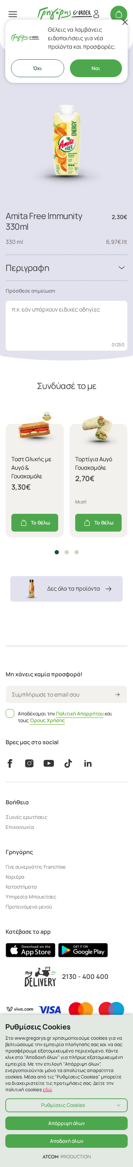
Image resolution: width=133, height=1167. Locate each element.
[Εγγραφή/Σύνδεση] (96, 14)
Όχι (37, 68)
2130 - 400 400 (85, 976)
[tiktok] (68, 763)
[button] (57, 552)
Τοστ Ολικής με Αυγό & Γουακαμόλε (31, 467)
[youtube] (49, 763)
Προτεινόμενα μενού (29, 906)
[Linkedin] (88, 763)
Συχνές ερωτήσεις (27, 817)
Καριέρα (15, 876)
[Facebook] (10, 763)
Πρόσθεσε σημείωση (30, 290)
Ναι (96, 68)
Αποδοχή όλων (66, 1140)
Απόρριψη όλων (66, 1123)
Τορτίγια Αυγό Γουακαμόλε (93, 463)
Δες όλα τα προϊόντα (73, 588)
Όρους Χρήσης (47, 720)
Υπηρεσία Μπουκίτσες (31, 896)
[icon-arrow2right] (117, 695)
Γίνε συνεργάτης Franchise (36, 866)
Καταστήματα (21, 886)
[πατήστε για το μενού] (13, 14)
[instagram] (29, 763)
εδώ (47, 1089)
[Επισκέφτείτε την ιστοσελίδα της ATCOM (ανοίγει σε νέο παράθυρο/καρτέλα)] (66, 1156)
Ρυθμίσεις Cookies (63, 1105)
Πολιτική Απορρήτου (80, 713)
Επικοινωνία (20, 827)
